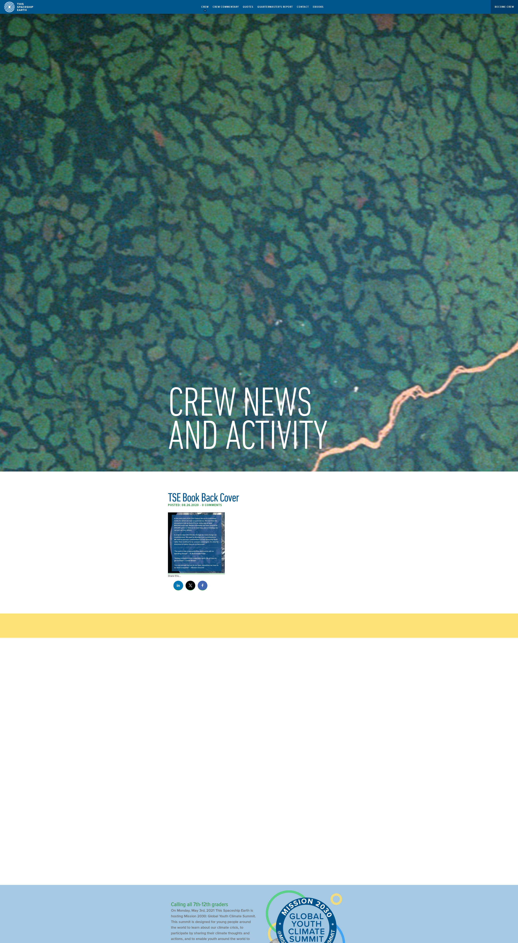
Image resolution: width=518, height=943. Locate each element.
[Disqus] (259, 708)
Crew (205, 6)
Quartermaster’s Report (275, 6)
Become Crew (504, 6)
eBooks (318, 6)
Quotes (248, 6)
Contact (303, 6)
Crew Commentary (226, 6)
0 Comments (212, 505)
